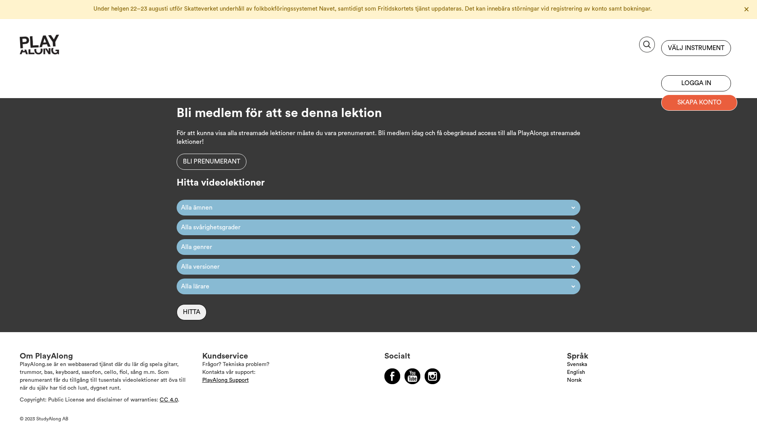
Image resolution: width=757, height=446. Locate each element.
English (576, 372)
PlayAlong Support (225, 380)
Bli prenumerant (696, 64)
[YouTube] (412, 376)
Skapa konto (699, 102)
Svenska (577, 364)
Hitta (191, 312)
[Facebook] (392, 376)
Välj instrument (696, 48)
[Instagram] (432, 376)
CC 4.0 (169, 400)
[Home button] (57, 47)
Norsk (574, 380)
